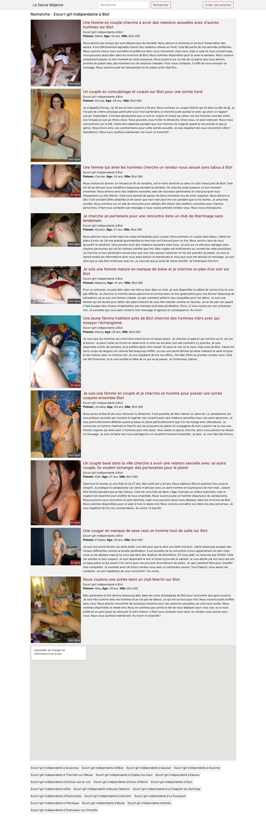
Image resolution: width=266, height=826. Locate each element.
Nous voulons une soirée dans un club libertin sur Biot (131, 579)
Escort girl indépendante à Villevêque (55, 803)
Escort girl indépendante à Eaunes (178, 775)
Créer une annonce (218, 5)
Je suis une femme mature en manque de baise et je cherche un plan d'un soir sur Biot (156, 271)
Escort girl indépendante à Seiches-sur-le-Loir (61, 782)
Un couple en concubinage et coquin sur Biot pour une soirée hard (142, 91)
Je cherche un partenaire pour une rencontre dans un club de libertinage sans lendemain (153, 218)
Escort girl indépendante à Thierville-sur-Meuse (62, 775)
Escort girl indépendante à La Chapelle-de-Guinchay (166, 789)
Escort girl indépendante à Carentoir (108, 796)
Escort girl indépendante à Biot (51, 789)
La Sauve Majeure (48, 5)
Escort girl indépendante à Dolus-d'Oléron (121, 782)
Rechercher (160, 5)
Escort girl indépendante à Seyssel (148, 768)
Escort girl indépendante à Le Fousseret (160, 796)
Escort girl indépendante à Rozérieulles (56, 796)
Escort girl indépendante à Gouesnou (55, 768)
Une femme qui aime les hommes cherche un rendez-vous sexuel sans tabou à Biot (158, 167)
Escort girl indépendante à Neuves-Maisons (102, 789)
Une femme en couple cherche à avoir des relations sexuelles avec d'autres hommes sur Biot (151, 24)
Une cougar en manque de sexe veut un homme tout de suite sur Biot (145, 530)
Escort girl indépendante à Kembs (149, 803)
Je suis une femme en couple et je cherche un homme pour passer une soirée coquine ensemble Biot (152, 395)
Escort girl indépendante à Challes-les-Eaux (124, 775)
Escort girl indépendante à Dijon (171, 782)
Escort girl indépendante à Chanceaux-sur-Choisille (64, 810)
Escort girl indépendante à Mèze (102, 768)
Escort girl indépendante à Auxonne (197, 768)
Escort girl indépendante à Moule (103, 803)
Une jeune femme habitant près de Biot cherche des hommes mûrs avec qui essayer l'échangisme (151, 320)
